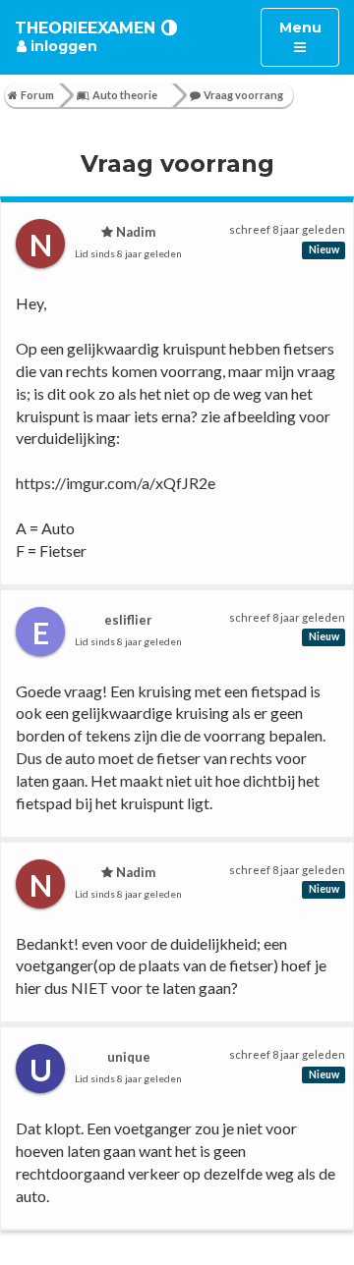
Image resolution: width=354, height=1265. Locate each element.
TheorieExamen (85, 28)
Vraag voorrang (243, 94)
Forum (37, 94)
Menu (308, 36)
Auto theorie (124, 94)
